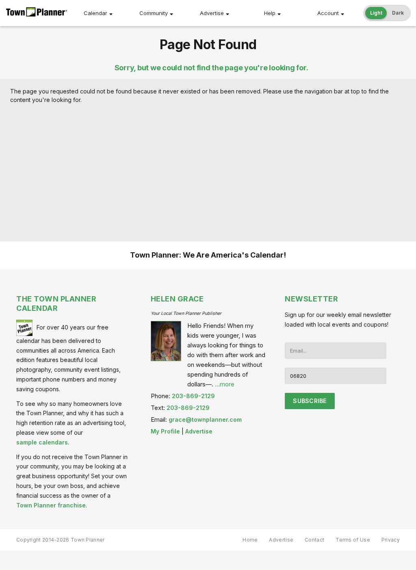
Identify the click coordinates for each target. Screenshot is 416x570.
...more (224, 384)
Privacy (390, 540)
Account (328, 13)
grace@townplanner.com (205, 419)
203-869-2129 (193, 395)
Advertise (212, 13)
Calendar (95, 13)
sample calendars (42, 442)
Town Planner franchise (51, 505)
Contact (314, 540)
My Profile (165, 431)
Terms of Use (353, 540)
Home (250, 540)
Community (153, 13)
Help (269, 13)
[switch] (387, 13)
